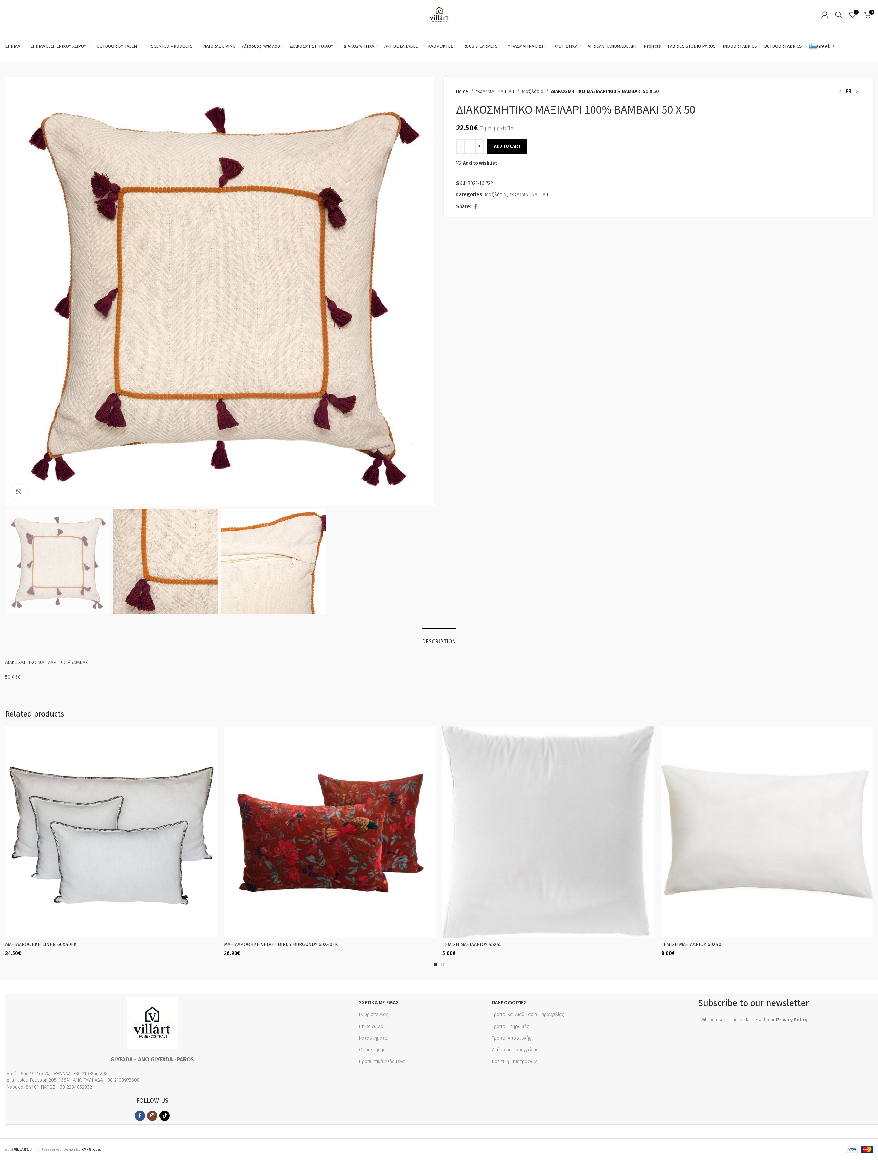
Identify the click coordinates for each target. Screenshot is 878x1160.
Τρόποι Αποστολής (511, 1038)
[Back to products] (848, 91)
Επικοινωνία (371, 1026)
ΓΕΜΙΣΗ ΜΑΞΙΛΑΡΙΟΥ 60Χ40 (691, 944)
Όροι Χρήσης (372, 1050)
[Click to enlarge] (18, 492)
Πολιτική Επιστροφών (514, 1061)
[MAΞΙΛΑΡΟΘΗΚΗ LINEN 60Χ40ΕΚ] (111, 832)
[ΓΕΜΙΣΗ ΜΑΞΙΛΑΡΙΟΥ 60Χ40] (767, 832)
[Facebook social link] (475, 207)
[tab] (439, 638)
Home (462, 91)
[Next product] (857, 91)
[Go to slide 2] (442, 964)
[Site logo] (439, 14)
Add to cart (507, 146)
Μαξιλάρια (532, 91)
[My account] (825, 15)
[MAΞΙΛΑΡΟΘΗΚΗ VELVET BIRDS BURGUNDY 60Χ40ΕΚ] (330, 832)
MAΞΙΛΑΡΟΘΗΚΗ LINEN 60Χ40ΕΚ (41, 944)
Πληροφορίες (509, 1003)
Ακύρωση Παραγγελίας (515, 1050)
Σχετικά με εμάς (379, 1003)
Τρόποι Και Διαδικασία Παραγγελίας (528, 1014)
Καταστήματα (373, 1038)
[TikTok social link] (164, 1116)
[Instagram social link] (152, 1116)
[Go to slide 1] (435, 964)
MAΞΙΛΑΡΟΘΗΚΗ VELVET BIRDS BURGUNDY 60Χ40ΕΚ (281, 944)
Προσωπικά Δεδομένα (382, 1061)
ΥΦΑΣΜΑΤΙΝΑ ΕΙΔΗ (495, 91)
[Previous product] (840, 91)
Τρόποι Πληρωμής (510, 1026)
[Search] (838, 15)
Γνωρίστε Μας (373, 1014)
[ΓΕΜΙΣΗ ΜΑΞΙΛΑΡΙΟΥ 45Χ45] (548, 832)
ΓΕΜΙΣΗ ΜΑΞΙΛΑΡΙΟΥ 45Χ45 (472, 944)
